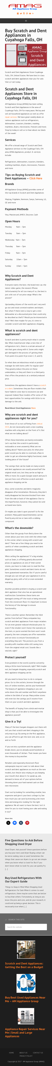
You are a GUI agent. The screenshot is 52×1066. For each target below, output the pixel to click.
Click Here (35, 178)
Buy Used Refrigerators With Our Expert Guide (23, 879)
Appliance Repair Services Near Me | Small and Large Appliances (25, 1032)
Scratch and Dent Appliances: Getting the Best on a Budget (24, 965)
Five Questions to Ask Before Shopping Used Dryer (23, 842)
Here (33, 408)
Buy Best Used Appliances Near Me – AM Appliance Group (25, 999)
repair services (11, 117)
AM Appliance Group (26, 6)
